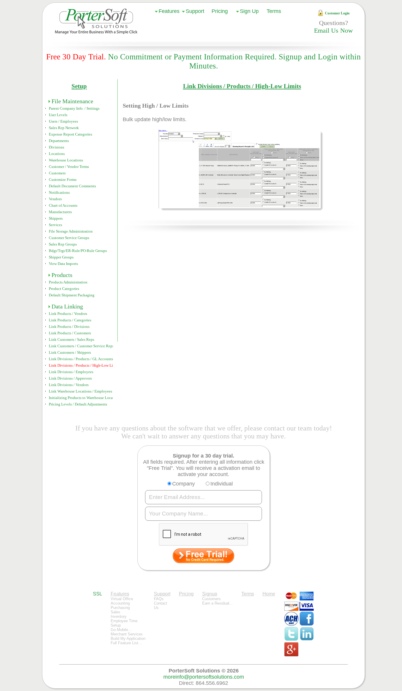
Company (183, 484)
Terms (274, 11)
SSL (97, 593)
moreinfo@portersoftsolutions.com (203, 677)
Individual (221, 484)
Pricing (220, 11)
